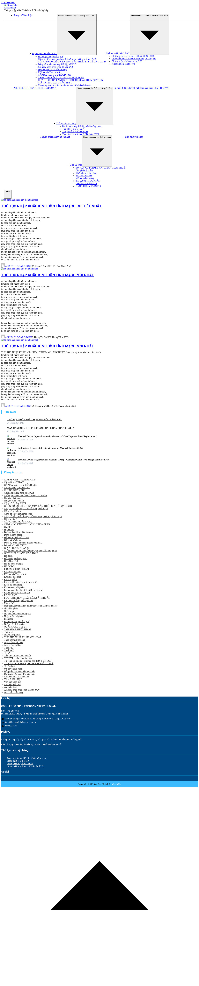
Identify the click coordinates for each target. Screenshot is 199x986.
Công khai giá (10, 519)
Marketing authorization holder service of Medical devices (64, 85)
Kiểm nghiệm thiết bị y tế (123, 64)
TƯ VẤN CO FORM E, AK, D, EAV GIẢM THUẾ (100, 167)
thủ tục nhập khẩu (12, 634)
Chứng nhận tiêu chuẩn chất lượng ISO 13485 (133, 56)
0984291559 (11, 725)
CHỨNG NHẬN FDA (86, 183)
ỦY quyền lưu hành (13, 668)
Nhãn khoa (9, 611)
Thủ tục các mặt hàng (66, 123)
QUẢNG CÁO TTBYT (15, 626)
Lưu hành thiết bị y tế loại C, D (18, 600)
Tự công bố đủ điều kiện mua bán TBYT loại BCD (28, 661)
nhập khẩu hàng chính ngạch (17, 613)
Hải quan (8, 556)
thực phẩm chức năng (14, 642)
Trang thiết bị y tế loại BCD (75, 131)
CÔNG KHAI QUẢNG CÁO (18, 521)
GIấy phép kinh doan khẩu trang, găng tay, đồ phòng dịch (30, 550)
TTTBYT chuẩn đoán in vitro (18, 658)
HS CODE (125, 88)
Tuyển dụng (137, 137)
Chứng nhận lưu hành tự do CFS (127, 61)
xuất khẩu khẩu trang (13, 692)
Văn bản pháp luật (12, 682)
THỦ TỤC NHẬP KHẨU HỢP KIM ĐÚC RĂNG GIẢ (34, 419)
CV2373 (8, 527)
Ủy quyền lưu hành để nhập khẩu (19, 674)
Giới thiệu (27, 15)
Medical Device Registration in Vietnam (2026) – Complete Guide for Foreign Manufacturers (63, 459)
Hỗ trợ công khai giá (13, 563)
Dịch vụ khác (76, 165)
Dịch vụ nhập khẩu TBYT (44, 53)
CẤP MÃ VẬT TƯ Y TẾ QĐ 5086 (54, 75)
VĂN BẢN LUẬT (13, 679)
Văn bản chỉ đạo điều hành (16, 676)
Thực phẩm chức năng (86, 173)
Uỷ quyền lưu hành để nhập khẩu (19, 671)
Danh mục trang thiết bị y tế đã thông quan (82, 126)
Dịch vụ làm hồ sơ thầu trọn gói (52, 69)
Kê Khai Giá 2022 (12, 571)
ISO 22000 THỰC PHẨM (88, 181)
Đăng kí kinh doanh (13, 535)
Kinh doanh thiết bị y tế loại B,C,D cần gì (23, 590)
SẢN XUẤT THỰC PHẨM (17, 629)
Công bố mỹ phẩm (84, 170)
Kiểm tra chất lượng (85, 178)
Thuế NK (8, 647)
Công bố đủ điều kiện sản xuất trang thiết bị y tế (134, 58)
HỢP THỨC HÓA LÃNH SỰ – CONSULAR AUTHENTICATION (70, 80)
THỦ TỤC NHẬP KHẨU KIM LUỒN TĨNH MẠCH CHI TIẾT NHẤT (51, 206)
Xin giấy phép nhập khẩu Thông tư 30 (55, 67)
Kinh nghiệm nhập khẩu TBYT (145, 88)
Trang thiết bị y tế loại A (73, 129)
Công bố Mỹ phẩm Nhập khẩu (18, 514)
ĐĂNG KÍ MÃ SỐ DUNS (88, 186)
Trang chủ (18, 15)
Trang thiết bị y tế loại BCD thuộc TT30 (80, 134)
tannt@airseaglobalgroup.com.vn (20, 722)
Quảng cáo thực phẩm (14, 624)
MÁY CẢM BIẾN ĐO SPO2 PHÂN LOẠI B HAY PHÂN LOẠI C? (40, 428)
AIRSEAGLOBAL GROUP (18, 266)
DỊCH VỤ (9, 529)
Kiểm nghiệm (10, 579)
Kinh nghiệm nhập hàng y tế (17, 592)
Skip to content (8, 2)
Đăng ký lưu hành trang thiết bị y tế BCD (57, 64)
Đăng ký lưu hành (12, 540)
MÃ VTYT (9, 603)
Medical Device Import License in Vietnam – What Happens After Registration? (57, 436)
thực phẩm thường (12, 645)
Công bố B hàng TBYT (15, 503)
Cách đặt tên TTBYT (14, 482)
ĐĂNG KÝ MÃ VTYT (15, 545)
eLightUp (116, 784)
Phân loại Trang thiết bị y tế (50, 56)
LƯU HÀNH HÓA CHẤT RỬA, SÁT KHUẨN (27, 598)
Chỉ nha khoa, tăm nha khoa (17, 487)
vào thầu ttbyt (10, 687)
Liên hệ (128, 137)
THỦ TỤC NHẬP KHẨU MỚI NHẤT (22, 637)
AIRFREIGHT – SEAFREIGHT (29, 88)
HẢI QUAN (50, 88)
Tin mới (116, 88)
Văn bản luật (64, 137)
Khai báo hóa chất (84, 175)
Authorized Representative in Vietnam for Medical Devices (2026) (50, 448)
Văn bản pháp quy (12, 684)
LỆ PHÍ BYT (10, 595)
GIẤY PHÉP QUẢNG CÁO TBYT (55, 82)
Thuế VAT (165, 88)
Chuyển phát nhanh (49, 137)
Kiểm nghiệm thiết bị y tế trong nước (21, 582)
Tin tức (7, 653)
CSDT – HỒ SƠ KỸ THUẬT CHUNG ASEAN (61, 77)
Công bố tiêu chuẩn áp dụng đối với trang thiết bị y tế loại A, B (67, 59)
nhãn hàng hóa (11, 608)
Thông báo (9, 632)
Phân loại (8, 619)
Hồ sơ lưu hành (11, 561)
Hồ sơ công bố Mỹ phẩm (15, 558)
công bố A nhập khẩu (14, 500)
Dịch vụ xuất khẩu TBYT (118, 53)
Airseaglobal (10, 7)
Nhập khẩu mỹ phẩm (13, 616)
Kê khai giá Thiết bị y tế (49, 72)
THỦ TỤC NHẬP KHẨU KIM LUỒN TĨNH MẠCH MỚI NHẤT (47, 275)
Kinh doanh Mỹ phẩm (14, 587)
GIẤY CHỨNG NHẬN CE (17, 548)
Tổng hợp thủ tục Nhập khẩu (17, 655)
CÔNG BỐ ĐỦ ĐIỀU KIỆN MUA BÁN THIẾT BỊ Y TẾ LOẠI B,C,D (72, 61)
